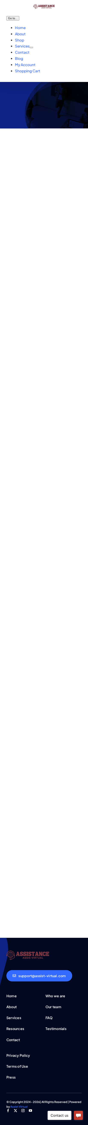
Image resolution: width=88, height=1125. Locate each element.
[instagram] (23, 1110)
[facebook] (8, 1110)
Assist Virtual (19, 1106)
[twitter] (15, 1110)
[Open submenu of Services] (31, 47)
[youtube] (30, 1110)
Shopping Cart (27, 70)
